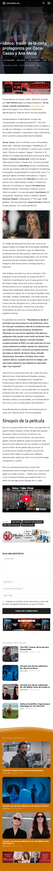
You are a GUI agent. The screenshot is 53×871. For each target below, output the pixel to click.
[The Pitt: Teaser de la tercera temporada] (10, 654)
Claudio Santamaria (33, 522)
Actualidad (8, 60)
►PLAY (22, 708)
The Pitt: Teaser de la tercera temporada (34, 648)
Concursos (24, 670)
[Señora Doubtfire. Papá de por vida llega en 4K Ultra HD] (10, 711)
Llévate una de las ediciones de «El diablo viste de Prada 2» (35, 686)
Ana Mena (16, 522)
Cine (45, 60)
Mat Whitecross (11, 525)
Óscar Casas (28, 525)
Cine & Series (34, 60)
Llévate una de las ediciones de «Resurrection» (34, 667)
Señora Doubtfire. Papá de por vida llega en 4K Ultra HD (35, 705)
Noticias (21, 60)
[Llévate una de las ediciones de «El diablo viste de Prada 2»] (10, 692)
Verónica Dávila (28, 65)
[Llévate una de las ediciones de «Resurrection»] (10, 673)
